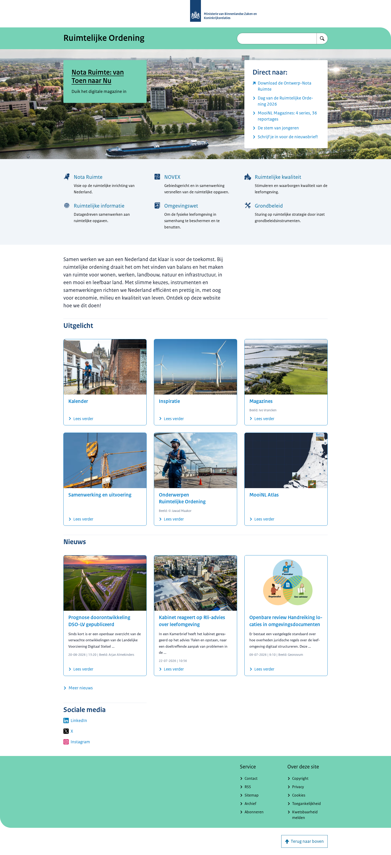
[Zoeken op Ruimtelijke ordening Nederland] (322, 38)
